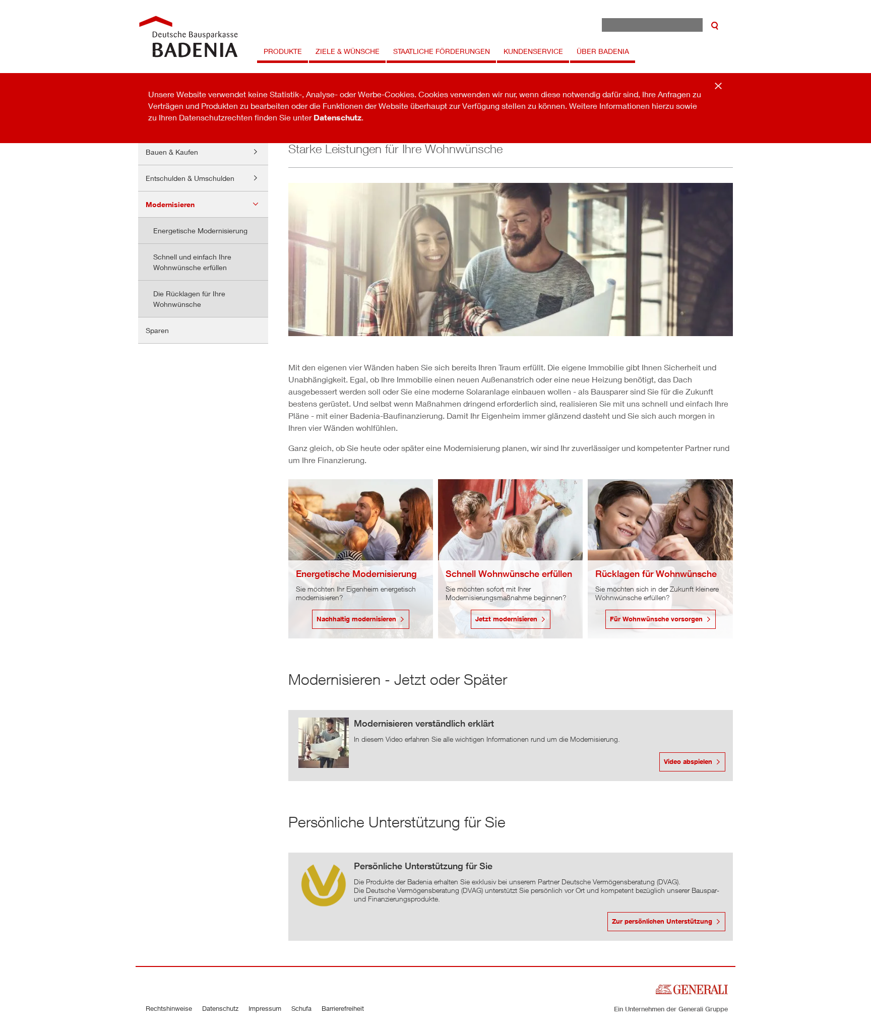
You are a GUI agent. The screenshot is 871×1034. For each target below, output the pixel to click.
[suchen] (714, 25)
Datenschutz (337, 117)
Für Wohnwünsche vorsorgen (656, 619)
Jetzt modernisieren (506, 619)
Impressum (264, 1008)
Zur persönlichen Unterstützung (662, 921)
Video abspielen (688, 761)
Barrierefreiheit (343, 1008)
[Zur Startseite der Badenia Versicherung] (188, 36)
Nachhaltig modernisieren (356, 619)
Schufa (301, 1008)
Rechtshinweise (169, 1008)
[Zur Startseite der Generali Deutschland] (692, 988)
